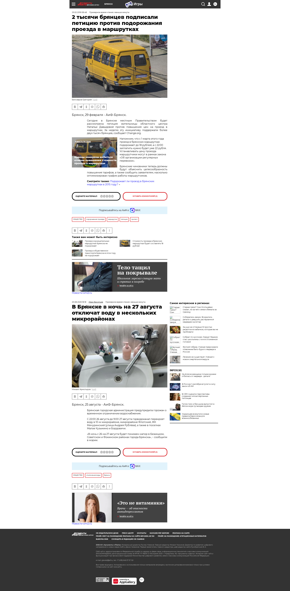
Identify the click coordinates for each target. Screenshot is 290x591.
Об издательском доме (107, 533)
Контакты (141, 533)
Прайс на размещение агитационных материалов (182, 536)
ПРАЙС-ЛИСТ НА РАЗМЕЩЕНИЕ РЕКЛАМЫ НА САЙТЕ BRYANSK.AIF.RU (125, 536)
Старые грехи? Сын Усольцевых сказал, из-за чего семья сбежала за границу (200, 309)
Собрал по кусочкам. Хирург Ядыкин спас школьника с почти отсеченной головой (200, 339)
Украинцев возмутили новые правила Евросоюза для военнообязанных (195, 416)
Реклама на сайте (181, 533)
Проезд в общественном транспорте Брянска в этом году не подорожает (100, 253)
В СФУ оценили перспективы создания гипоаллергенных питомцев (195, 396)
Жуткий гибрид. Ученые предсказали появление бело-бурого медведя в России (200, 349)
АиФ (95, 100)
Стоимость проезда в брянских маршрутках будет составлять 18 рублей (148, 243)
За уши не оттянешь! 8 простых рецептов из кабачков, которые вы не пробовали (200, 329)
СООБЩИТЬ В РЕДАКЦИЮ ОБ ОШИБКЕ (127, 539)
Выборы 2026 (102, 539)
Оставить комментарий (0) (145, 196)
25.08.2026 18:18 (79, 302)
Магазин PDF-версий (159, 533)
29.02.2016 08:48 (79, 12)
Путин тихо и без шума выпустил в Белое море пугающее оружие (198, 405)
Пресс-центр (128, 533)
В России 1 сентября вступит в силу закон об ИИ (198, 385)
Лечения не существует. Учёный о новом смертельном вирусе (198, 358)
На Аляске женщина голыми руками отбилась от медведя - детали (199, 375)
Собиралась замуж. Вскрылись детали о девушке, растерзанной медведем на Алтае (198, 319)
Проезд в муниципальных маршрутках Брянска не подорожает (97, 243)
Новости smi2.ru (82, 293)
